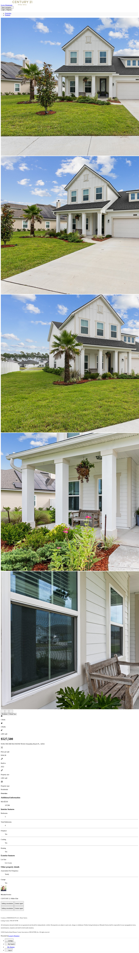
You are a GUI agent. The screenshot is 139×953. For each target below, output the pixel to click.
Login (3, 9)
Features (7, 15)
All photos (5, 714)
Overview (8, 13)
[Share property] (11, 711)
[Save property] (7, 711)
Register (8, 9)
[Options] (3, 711)
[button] (69, 87)
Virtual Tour (12, 714)
